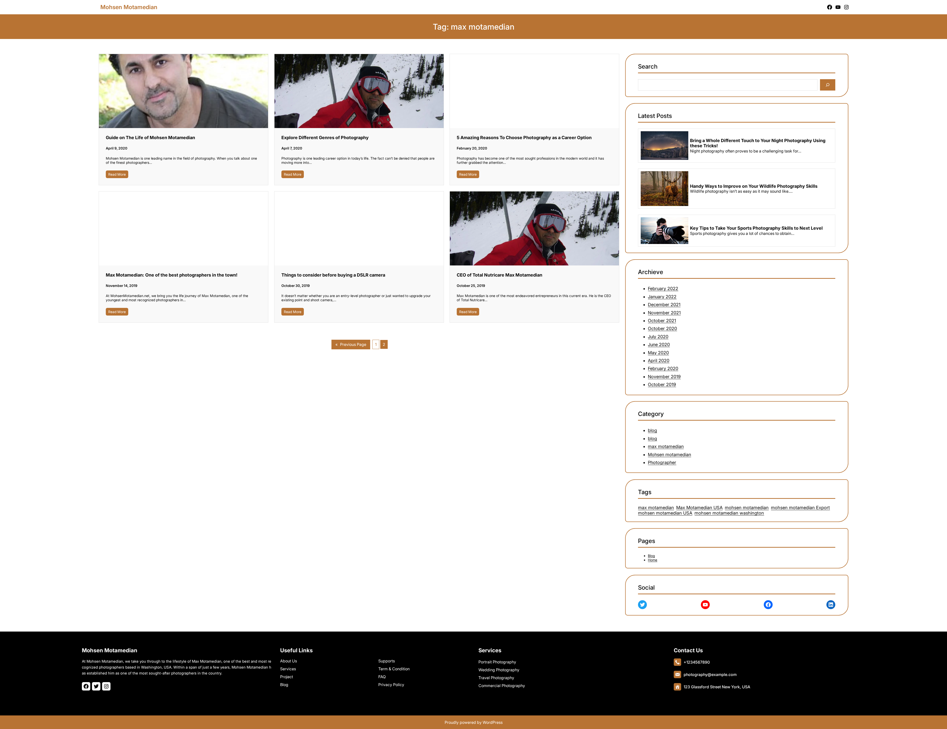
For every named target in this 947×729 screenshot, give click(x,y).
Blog (651, 556)
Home (652, 560)
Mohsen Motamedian (128, 7)
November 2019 (664, 376)
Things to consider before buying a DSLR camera (333, 275)
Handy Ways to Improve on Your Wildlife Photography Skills (754, 185)
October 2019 (662, 384)
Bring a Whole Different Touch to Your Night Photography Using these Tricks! (757, 143)
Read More (117, 174)
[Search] (828, 85)
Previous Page (350, 344)
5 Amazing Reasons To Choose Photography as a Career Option (524, 137)
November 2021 (664, 312)
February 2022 (663, 288)
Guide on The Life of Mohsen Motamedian (150, 137)
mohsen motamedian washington (729, 513)
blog (652, 430)
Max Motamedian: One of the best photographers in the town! (171, 275)
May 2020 (658, 352)
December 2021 (664, 304)
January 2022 (662, 296)
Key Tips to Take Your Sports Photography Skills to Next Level (756, 228)
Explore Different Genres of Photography (325, 137)
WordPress (493, 722)
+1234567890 (697, 662)
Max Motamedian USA (699, 507)
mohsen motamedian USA (665, 513)
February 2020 (663, 368)
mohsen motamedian (747, 507)
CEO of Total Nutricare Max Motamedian (499, 275)
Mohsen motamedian (669, 454)
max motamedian (666, 446)
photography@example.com (710, 674)
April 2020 (659, 360)
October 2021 (662, 320)
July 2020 (658, 336)
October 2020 (662, 328)
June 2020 (659, 344)
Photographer (662, 462)
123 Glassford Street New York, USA (717, 686)
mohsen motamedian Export (800, 507)
